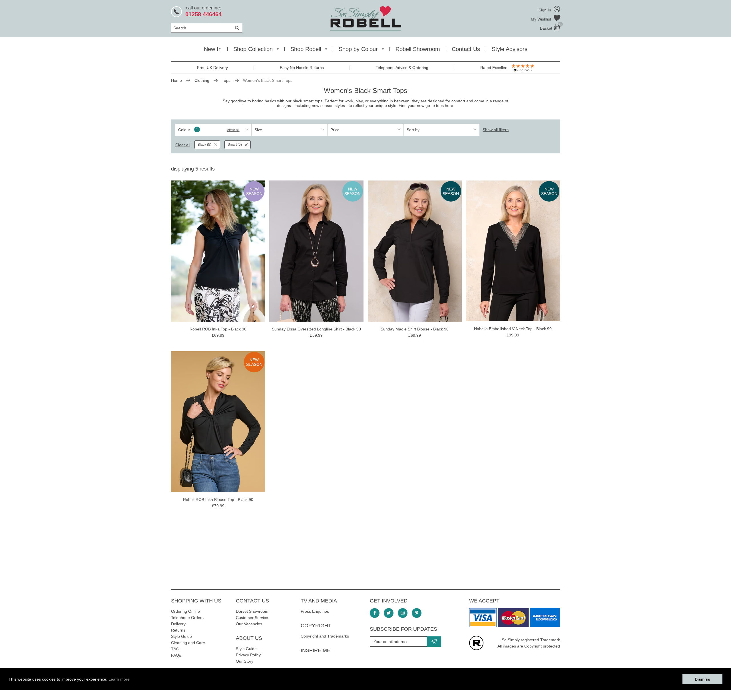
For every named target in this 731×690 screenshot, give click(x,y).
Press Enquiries (315, 611)
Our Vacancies (249, 624)
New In (213, 49)
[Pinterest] (416, 613)
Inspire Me (315, 650)
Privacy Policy (248, 655)
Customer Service (252, 617)
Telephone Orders (187, 617)
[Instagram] (402, 613)
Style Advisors (509, 49)
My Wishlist (541, 19)
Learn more (119, 679)
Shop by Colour (358, 49)
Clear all (233, 130)
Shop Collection (253, 49)
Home (176, 80)
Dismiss (702, 679)
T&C (175, 649)
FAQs (176, 655)
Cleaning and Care (188, 642)
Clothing (201, 80)
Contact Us (466, 49)
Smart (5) (235, 145)
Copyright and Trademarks (325, 636)
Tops (226, 80)
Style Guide (181, 636)
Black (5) (204, 145)
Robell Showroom (417, 49)
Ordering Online (185, 611)
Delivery (178, 624)
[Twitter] (388, 613)
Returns (178, 630)
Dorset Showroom (252, 611)
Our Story (244, 661)
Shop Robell (305, 49)
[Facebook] (374, 613)
